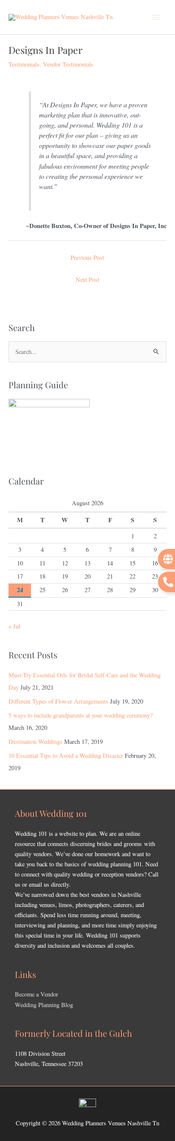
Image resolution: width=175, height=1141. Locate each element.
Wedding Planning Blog (44, 1005)
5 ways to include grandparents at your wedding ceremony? (80, 715)
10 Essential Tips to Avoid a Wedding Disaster (65, 755)
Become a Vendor (36, 994)
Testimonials (24, 64)
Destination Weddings (35, 741)
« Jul (14, 626)
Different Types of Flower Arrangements (58, 701)
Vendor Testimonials (68, 64)
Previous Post (87, 257)
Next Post (87, 280)
